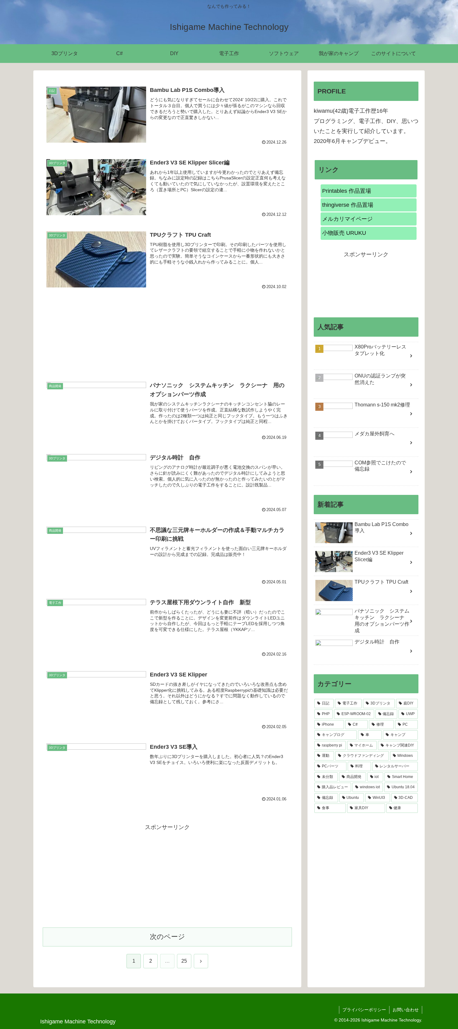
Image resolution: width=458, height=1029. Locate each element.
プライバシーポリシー (364, 1009)
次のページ (167, 937)
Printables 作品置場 (346, 191)
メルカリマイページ (347, 219)
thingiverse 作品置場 (347, 205)
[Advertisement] (167, 327)
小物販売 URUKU (344, 233)
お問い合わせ (406, 1009)
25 (184, 961)
